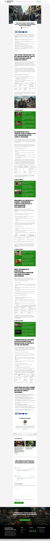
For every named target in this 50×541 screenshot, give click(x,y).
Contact (22, 532)
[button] (40, 1)
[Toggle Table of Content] (34, 50)
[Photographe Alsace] (41, 529)
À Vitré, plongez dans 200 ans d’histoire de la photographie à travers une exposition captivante (28, 252)
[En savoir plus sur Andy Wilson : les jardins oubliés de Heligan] (30, 443)
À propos (22, 531)
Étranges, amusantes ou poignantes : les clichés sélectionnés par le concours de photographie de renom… (28, 122)
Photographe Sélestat (10, 1)
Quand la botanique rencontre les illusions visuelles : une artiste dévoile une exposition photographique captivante (28, 182)
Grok (23, 413)
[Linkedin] (26, 429)
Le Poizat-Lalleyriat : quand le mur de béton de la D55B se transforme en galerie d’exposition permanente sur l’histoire (28, 324)
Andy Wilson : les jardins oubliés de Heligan (29, 448)
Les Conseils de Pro (23, 529)
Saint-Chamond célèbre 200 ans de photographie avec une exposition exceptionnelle (26, 113)
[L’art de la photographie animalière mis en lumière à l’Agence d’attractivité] (18, 261)
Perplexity (20, 413)
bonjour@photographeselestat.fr (32, 529)
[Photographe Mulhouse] (41, 531)
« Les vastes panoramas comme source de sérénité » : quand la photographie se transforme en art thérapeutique (28, 191)
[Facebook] (23, 429)
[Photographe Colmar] (41, 530)
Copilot (26, 413)
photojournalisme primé (27, 92)
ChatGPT (16, 413)
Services (22, 530)
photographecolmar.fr (31, 370)
